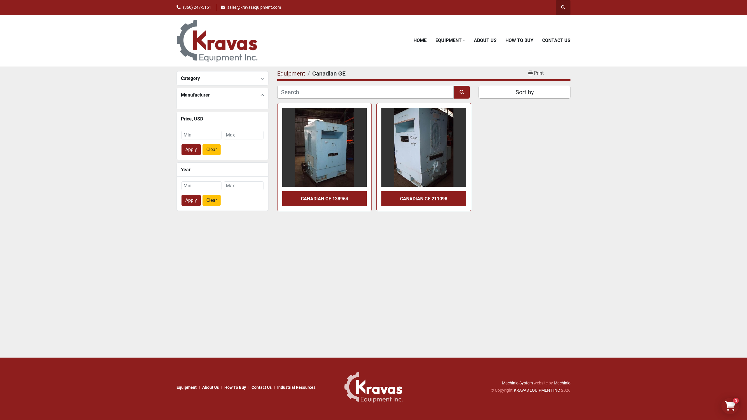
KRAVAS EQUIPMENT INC (537, 390)
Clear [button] (211, 149)
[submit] (462, 92)
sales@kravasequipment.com (254, 7)
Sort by (525, 92)
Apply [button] (191, 149)
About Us (485, 40)
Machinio (562, 383)
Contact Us (556, 40)
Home (420, 40)
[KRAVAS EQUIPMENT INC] (373, 387)
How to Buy (519, 40)
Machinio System (517, 383)
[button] (450, 40)
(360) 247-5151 (197, 7)
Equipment (448, 40)
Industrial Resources (296, 387)
